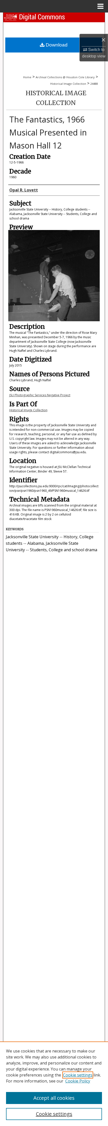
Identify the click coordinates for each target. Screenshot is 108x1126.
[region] (54, 1084)
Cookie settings (77, 1075)
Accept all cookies (54, 1097)
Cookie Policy (77, 1081)
